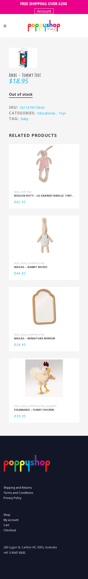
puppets (51, 405)
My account (11, 520)
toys (62, 113)
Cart (6, 525)
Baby (24, 119)
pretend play (36, 263)
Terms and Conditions (18, 493)
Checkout (10, 530)
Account (44, 11)
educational (46, 113)
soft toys (26, 191)
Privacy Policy (12, 498)
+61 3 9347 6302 (14, 553)
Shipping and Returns (18, 488)
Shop (7, 515)
